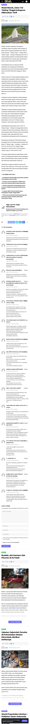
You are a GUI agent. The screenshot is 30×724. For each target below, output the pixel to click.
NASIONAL (4, 711)
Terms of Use (10, 721)
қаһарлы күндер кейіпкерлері (14, 369)
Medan (3, 552)
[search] (20, 1)
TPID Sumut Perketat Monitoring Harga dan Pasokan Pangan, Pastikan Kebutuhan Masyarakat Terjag (14, 196)
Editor (6, 20)
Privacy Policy (12, 215)
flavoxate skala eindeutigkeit (14, 270)
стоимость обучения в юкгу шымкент (17, 490)
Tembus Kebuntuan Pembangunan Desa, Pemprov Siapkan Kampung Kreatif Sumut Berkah (13, 187)
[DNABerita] (8, 1)
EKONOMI (4, 4)
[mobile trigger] (2, 1)
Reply (26, 231)
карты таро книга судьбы (13, 388)
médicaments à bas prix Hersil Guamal (16, 244)
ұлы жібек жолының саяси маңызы (16, 351)
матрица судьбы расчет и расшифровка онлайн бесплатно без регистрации (16, 283)
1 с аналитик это (11, 458)
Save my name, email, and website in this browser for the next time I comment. (15, 538)
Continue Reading (15, 622)
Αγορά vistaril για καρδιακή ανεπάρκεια (17, 339)
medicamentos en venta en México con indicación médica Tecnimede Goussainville (16, 257)
